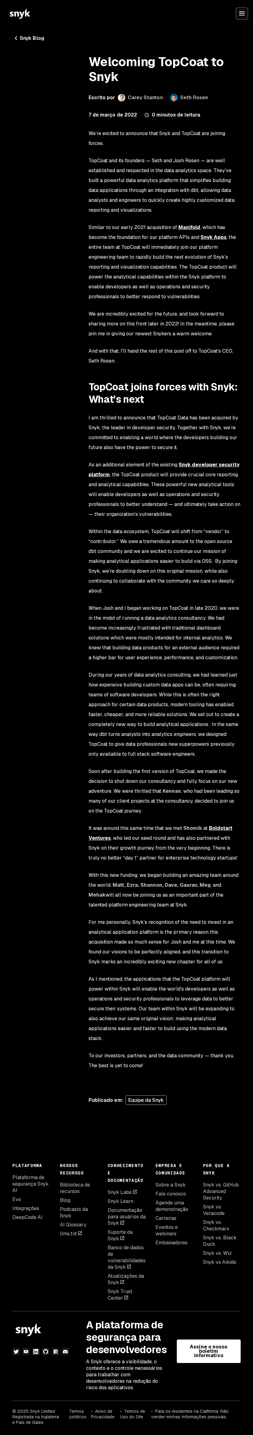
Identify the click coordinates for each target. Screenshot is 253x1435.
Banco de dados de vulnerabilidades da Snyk (127, 1257)
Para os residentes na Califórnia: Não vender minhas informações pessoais (190, 1414)
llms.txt (68, 1233)
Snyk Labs (120, 1192)
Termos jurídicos (77, 1414)
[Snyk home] (20, 13)
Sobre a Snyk (171, 1185)
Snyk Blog (32, 38)
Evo (16, 1199)
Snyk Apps (213, 237)
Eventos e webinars (167, 1230)
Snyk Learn (120, 1201)
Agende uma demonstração (172, 1205)
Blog (65, 1200)
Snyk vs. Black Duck (220, 1240)
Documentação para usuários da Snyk (127, 1216)
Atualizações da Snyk (126, 1279)
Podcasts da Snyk (74, 1212)
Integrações (25, 1208)
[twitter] (16, 1351)
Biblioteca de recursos (75, 1188)
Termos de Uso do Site (132, 1414)
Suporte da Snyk (120, 1235)
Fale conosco (171, 1194)
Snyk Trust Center (120, 1294)
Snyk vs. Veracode (214, 1210)
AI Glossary (73, 1224)
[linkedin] (35, 1351)
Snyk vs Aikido (219, 1262)
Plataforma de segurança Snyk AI (30, 1184)
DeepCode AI (27, 1217)
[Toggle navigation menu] (242, 13)
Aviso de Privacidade (102, 1414)
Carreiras (166, 1218)
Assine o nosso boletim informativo (208, 1351)
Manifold (189, 227)
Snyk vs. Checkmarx (216, 1225)
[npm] (55, 1351)
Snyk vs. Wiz (217, 1253)
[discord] (65, 1351)
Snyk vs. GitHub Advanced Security (221, 1191)
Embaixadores (172, 1242)
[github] (45, 1351)
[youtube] (26, 1351)
